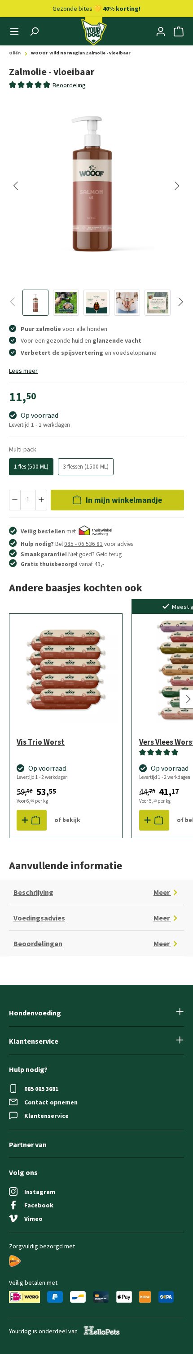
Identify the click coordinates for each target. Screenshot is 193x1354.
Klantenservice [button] (33, 1041)
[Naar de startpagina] (93, 31)
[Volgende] (177, 185)
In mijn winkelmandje (123, 500)
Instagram (39, 1192)
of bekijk (67, 820)
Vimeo (33, 1219)
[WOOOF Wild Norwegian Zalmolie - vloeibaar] (92, 181)
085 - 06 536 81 (83, 544)
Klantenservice (46, 1116)
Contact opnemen (51, 1102)
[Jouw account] (160, 31)
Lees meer (23, 370)
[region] (96, 207)
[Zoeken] (34, 31)
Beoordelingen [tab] (92, 943)
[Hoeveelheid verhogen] (41, 500)
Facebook (38, 1205)
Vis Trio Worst (41, 742)
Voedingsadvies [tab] (92, 918)
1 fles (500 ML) (31, 466)
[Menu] (14, 31)
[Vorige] (15, 185)
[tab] (69, 85)
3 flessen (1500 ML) (86, 466)
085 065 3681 (41, 1089)
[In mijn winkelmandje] (32, 820)
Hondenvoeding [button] (35, 1012)
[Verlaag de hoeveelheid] (15, 500)
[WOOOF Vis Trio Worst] (65, 670)
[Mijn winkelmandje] (178, 31)
